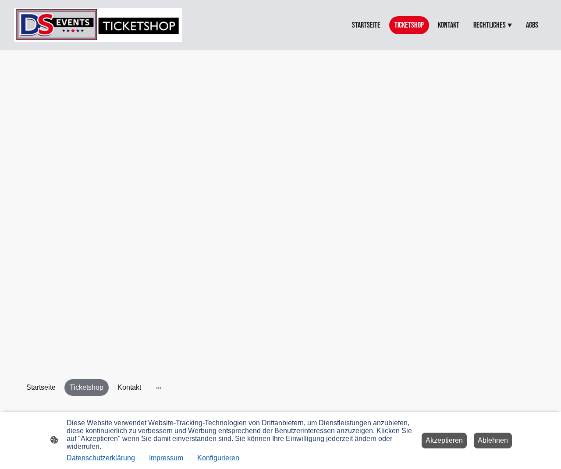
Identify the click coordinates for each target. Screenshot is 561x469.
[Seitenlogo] (98, 25)
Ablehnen (493, 440)
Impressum (166, 458)
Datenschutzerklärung (101, 458)
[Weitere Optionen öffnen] (158, 387)
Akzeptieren (444, 440)
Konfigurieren (218, 458)
